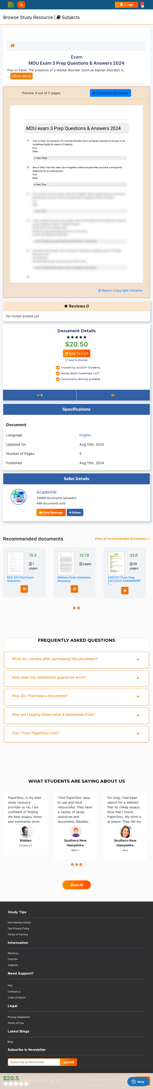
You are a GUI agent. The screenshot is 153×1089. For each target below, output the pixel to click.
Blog (10, 1041)
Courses (13, 959)
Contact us (14, 991)
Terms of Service (18, 934)
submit (68, 1062)
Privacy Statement (19, 1017)
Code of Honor (17, 997)
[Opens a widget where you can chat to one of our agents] (138, 1082)
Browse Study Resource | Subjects (41, 17)
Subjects (13, 965)
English (85, 435)
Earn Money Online (19, 922)
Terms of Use (16, 1023)
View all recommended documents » (122, 539)
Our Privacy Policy (18, 928)
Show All (76, 885)
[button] (142, 4)
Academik (46, 492)
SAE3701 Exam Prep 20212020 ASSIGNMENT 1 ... (124, 581)
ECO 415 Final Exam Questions (20, 579)
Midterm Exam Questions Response (74, 579)
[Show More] (21, 76)
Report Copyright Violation (122, 290)
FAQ (10, 985)
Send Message (52, 512)
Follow (76, 512)
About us (13, 953)
